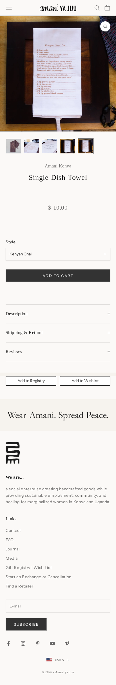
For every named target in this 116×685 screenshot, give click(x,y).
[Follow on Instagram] (23, 643)
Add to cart (58, 275)
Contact (13, 530)
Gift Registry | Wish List (29, 567)
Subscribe (26, 624)
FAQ (10, 539)
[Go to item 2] (31, 146)
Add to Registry (31, 380)
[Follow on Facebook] (8, 643)
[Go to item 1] (13, 146)
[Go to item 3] (49, 146)
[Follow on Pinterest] (38, 643)
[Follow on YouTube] (52, 643)
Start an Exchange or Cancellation (39, 576)
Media (12, 558)
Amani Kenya (58, 166)
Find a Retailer (20, 586)
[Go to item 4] (67, 146)
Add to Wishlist (85, 380)
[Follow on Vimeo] (67, 643)
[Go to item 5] (85, 146)
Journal (13, 549)
